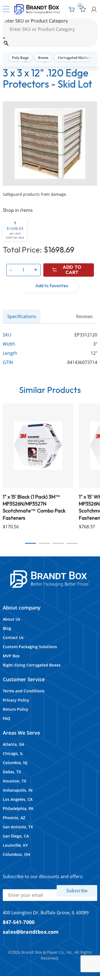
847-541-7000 (18, 921)
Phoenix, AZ (14, 817)
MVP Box (11, 655)
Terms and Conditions (23, 690)
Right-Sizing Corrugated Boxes (32, 665)
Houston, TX (14, 781)
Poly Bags (20, 57)
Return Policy (15, 709)
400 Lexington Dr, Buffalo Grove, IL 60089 (46, 913)
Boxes (43, 57)
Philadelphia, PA (18, 808)
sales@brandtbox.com (31, 931)
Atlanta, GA (13, 744)
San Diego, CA (16, 836)
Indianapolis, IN (17, 790)
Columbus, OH (16, 854)
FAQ (6, 718)
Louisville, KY (15, 845)
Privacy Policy (16, 700)
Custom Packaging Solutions (30, 646)
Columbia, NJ (15, 762)
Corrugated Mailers (74, 57)
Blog (7, 628)
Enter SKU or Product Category (35, 21)
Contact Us (13, 637)
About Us (11, 619)
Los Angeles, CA (17, 799)
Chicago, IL (13, 753)
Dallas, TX (12, 771)
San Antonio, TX (18, 826)
